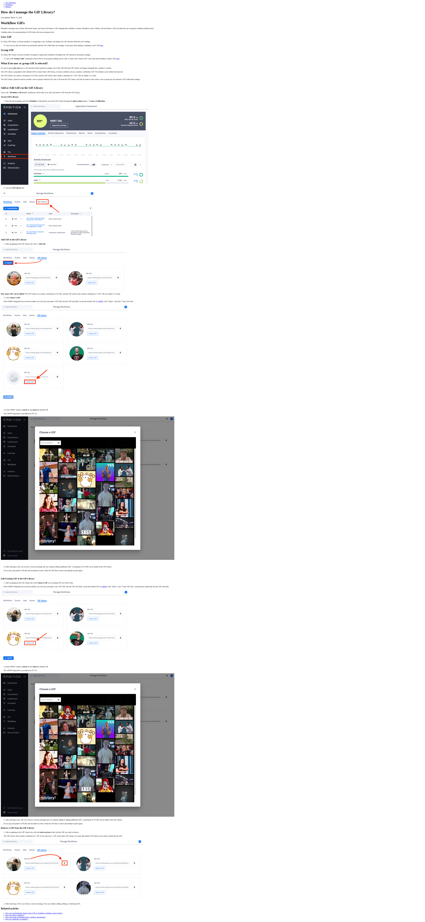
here (101, 45)
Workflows (9, 5)
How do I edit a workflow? (14, 915)
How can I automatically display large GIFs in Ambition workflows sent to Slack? (34, 913)
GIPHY (100, 301)
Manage (8, 7)
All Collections (10, 3)
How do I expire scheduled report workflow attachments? (25, 917)
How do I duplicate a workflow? (16, 919)
